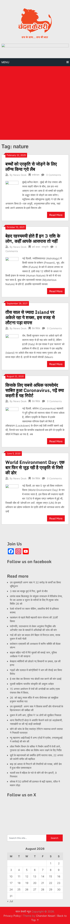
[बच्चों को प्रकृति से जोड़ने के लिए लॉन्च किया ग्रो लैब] (12, 189)
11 (19, 876)
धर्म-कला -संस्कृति (40, 246)
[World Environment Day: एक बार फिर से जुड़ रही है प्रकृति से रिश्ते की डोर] (12, 490)
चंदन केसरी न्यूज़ (23, 911)
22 (50, 882)
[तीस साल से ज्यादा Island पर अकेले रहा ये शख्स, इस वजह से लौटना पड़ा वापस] (12, 340)
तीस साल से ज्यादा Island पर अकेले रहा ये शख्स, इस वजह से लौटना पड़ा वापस (30, 317)
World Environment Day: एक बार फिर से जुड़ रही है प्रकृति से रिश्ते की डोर (35, 467)
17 (11, 882)
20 (34, 882)
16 (58, 876)
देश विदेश (36, 328)
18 (19, 882)
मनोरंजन (35, 174)
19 (26, 882)
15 (50, 876)
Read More (56, 215)
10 (11, 876)
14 (42, 876)
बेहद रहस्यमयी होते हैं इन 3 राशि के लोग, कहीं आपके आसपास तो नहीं (32, 238)
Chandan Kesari (45, 915)
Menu (5, 62)
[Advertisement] (35, 103)
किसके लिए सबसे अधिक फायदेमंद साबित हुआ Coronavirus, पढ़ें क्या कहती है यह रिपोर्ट (34, 390)
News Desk (20, 174)
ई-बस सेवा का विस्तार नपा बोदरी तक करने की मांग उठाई (35, 678)
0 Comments (53, 174)
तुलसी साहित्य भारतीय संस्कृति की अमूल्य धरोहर (32, 683)
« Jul (10, 901)
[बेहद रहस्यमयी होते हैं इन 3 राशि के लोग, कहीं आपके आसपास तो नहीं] (12, 263)
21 (42, 882)
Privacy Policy (12, 915)
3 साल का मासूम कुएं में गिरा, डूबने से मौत (29, 591)
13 (34, 876)
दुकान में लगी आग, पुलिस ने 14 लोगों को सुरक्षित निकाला (35, 715)
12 (26, 876)
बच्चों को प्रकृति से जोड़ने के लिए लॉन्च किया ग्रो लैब (31, 166)
